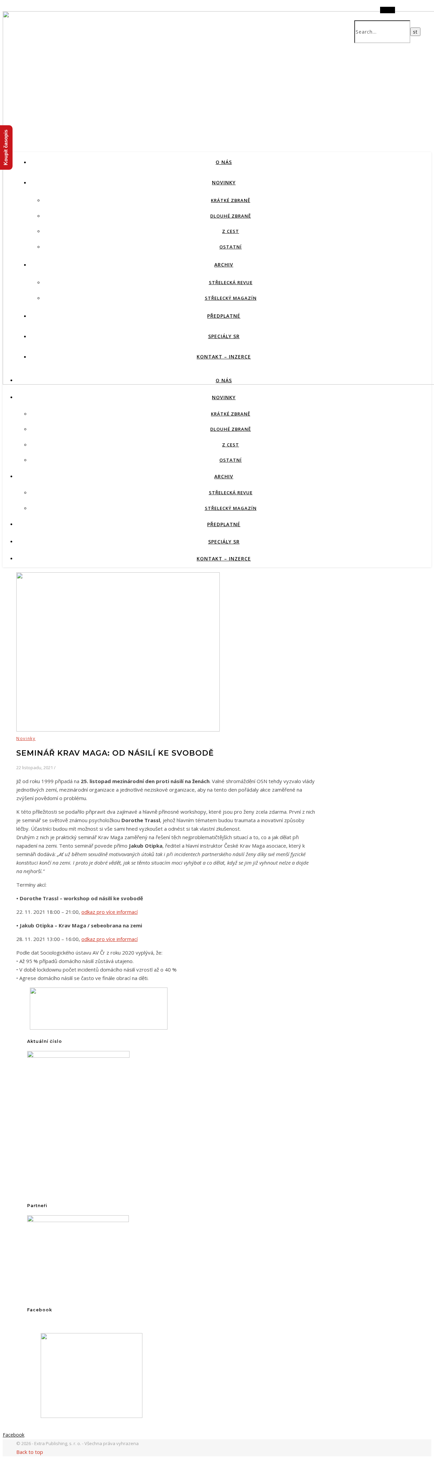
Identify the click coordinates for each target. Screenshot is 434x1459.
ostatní (230, 247)
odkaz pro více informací (109, 911)
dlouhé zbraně (230, 216)
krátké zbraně (230, 200)
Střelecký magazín (231, 298)
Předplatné (223, 316)
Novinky (224, 182)
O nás (224, 162)
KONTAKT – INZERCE (224, 356)
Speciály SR (224, 336)
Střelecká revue (231, 282)
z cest (230, 231)
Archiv (223, 264)
